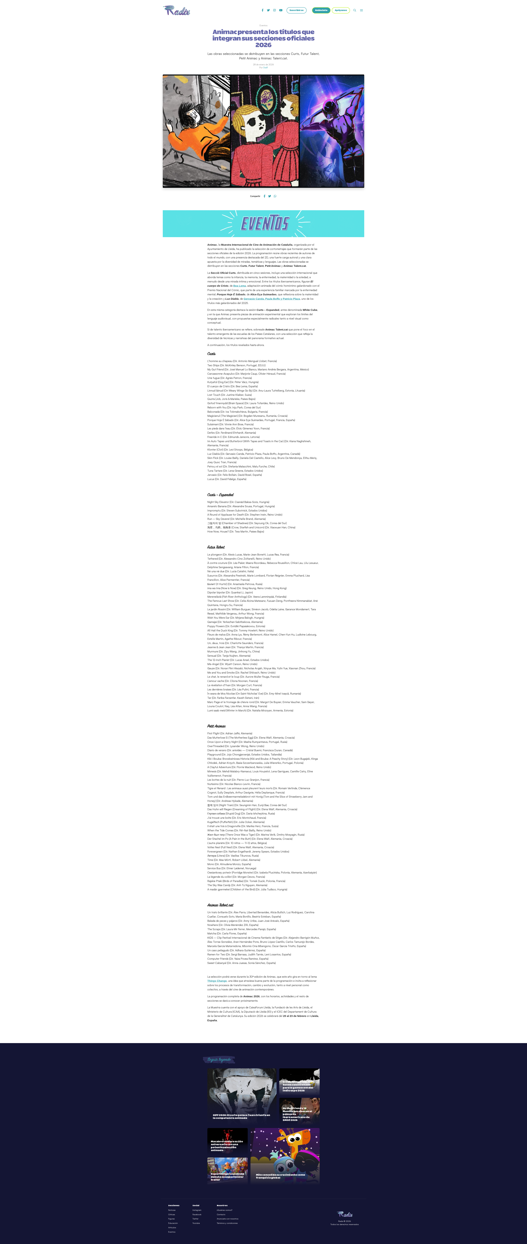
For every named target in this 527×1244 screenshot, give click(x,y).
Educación (173, 1223)
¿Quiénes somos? (224, 1210)
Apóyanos (341, 10)
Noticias (172, 1210)
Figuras (171, 1219)
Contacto (221, 1214)
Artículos (172, 1227)
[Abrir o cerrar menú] (361, 10)
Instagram (197, 1210)
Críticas (171, 1214)
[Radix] (176, 10)
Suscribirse (297, 10)
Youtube (196, 1223)
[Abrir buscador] (354, 10)
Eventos (171, 1232)
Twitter (195, 1219)
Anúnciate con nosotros (227, 1219)
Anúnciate (321, 10)
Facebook (197, 1214)
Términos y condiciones (227, 1223)
